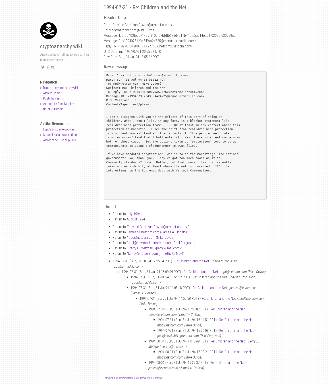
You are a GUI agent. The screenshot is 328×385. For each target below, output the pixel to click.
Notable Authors (53, 109)
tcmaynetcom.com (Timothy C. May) (155, 253)
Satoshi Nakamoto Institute (60, 134)
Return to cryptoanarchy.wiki (60, 88)
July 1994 (134, 214)
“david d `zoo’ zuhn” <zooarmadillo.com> (158, 227)
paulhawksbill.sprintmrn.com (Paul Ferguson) (161, 243)
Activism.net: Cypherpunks (59, 140)
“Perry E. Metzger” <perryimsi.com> (154, 248)
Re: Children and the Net (192, 261)
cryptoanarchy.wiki (61, 46)
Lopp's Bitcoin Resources (59, 129)
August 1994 (136, 219)
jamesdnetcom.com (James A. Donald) (157, 232)
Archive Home (51, 93)
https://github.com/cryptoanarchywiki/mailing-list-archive (133, 378)
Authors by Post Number (58, 104)
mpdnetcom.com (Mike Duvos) (151, 237)
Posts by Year (51, 98)
